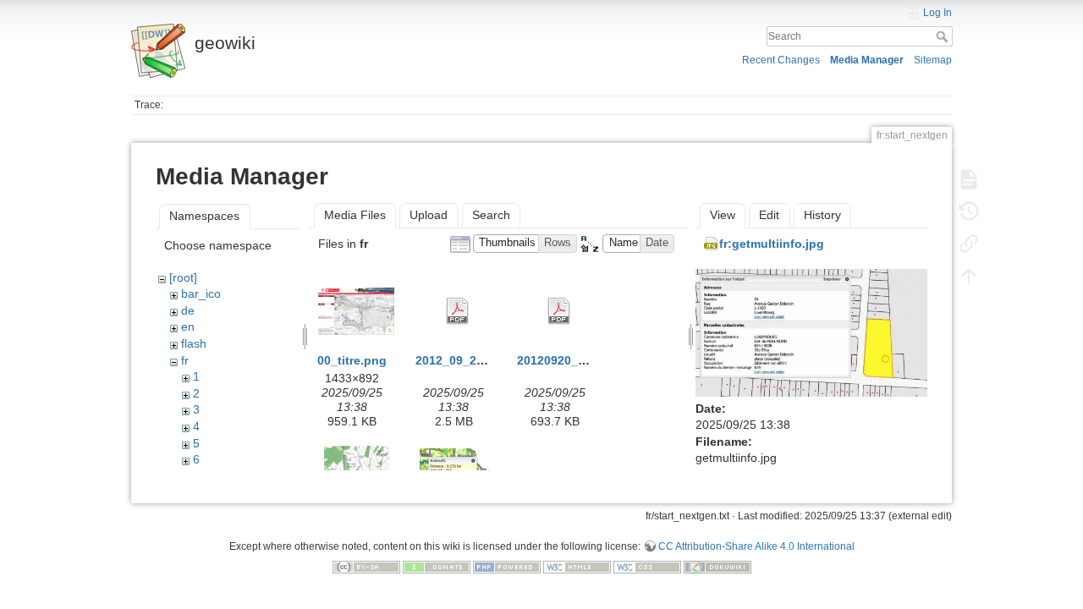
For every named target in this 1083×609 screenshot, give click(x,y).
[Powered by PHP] (507, 567)
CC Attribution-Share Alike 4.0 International (756, 546)
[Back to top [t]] (968, 276)
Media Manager (867, 60)
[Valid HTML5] (577, 567)
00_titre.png (352, 360)
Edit (769, 215)
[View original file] (811, 331)
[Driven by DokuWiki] (717, 567)
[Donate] (436, 567)
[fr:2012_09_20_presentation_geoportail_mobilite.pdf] (457, 311)
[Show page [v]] (968, 179)
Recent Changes (781, 60)
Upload (429, 215)
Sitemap (933, 60)
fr (185, 360)
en (188, 326)
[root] (183, 277)
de (188, 310)
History (822, 215)
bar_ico (201, 293)
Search (944, 36)
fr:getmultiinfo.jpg (771, 243)
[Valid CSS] (647, 567)
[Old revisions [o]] (968, 211)
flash (193, 343)
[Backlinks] (968, 244)
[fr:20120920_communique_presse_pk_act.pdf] (559, 311)
